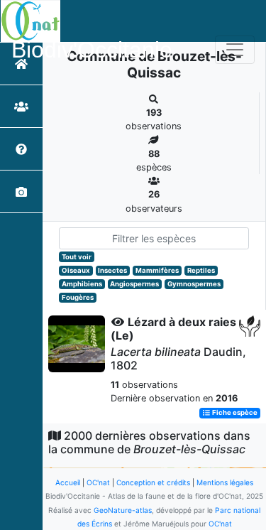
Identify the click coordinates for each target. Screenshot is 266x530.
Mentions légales (224, 482)
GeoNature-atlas (123, 510)
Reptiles (201, 270)
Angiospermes (134, 284)
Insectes (112, 270)
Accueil (67, 482)
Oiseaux (76, 270)
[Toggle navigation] (235, 50)
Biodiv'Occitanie (91, 50)
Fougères (78, 297)
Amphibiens (82, 284)
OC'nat (98, 482)
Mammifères (157, 270)
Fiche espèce (234, 413)
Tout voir (77, 257)
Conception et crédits (153, 482)
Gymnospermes (194, 284)
